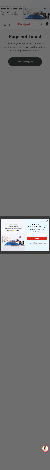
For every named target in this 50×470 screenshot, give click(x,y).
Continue (37, 238)
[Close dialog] (47, 221)
